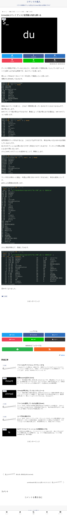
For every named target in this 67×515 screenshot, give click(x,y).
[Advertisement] (33, 315)
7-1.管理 (5, 296)
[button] (61, 287)
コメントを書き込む (33, 497)
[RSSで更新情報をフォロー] (49, 349)
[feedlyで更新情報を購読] (17, 349)
